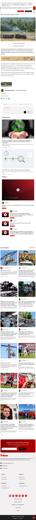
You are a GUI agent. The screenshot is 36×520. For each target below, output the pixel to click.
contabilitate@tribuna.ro (23, 486)
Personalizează (28, 11)
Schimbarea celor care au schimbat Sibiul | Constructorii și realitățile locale (18, 206)
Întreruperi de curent (5, 270)
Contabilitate (22, 483)
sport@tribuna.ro (22, 479)
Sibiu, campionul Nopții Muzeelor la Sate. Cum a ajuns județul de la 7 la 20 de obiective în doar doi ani (26, 303)
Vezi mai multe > (32, 247)
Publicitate (4, 174)
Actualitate (4, 208)
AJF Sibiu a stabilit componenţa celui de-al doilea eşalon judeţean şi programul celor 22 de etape (26, 425)
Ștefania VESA (23, 299)
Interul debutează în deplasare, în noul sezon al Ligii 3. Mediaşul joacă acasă (26, 364)
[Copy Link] (9, 99)
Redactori (21, 474)
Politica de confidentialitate (18, 504)
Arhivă (18, 510)
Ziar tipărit (18, 507)
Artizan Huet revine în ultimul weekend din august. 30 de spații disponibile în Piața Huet (25, 333)
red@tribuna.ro (5, 465)
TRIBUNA (32, 458)
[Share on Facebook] (1, 99)
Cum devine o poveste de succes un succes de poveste (20, 224)
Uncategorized (4, 147)
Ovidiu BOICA (23, 360)
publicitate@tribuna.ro (5, 487)
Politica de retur (18, 501)
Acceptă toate (21, 11)
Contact (3, 474)
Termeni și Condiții (18, 499)
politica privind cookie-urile (5, 5)
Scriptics (21, 518)
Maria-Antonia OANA (9, 90)
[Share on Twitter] (4, 99)
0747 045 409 (5, 468)
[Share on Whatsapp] (6, 99)
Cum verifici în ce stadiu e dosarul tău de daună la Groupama (16, 170)
